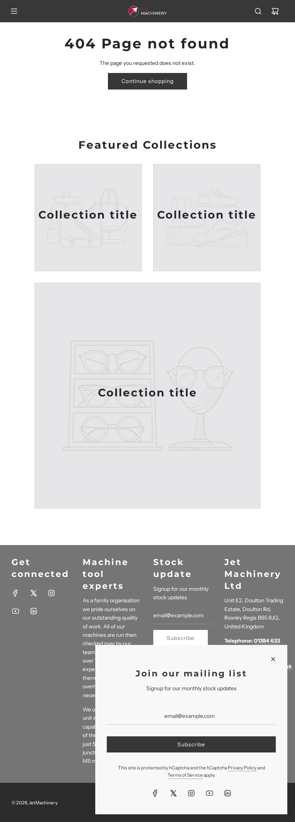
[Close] (273, 659)
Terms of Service (185, 775)
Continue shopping (147, 81)
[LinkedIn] (33, 611)
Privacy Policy (242, 768)
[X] (33, 593)
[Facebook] (15, 593)
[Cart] (275, 11)
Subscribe (180, 638)
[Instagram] (51, 593)
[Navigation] (13, 11)
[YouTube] (15, 611)
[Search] (258, 11)
